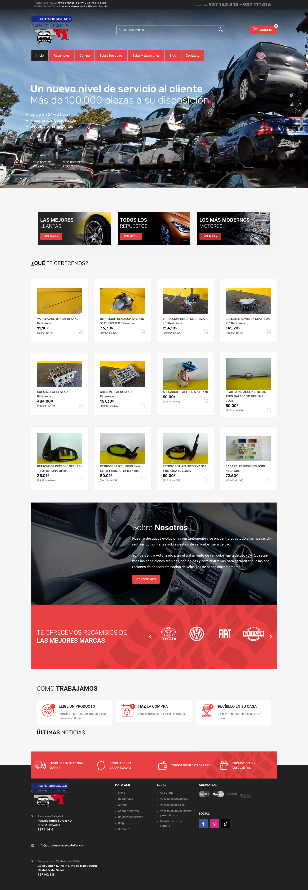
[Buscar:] (170, 30)
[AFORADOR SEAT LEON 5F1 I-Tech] (185, 374)
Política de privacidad (174, 799)
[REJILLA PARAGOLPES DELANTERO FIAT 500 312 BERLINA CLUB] (248, 374)
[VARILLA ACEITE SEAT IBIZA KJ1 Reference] (59, 301)
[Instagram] (214, 823)
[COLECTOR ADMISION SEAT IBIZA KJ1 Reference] (248, 301)
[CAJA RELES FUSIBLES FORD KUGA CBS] (248, 448)
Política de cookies (172, 805)
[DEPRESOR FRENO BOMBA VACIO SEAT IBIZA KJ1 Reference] (122, 301)
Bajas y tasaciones (146, 55)
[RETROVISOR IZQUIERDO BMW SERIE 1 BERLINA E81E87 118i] (122, 448)
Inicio (40, 55)
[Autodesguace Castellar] (49, 30)
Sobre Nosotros (111, 55)
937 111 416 (257, 5)
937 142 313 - (225, 5)
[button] (150, 636)
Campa (85, 55)
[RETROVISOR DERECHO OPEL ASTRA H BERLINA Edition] (59, 448)
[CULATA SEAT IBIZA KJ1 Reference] (59, 374)
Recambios (62, 55)
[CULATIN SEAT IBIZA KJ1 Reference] (122, 374)
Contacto (192, 55)
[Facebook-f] (203, 823)
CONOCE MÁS (146, 579)
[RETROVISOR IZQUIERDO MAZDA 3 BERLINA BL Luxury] (185, 448)
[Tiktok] (225, 823)
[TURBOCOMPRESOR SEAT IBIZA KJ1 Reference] (185, 301)
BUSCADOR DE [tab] (42, 164)
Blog (173, 55)
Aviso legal (167, 792)
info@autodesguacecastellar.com (61, 845)
